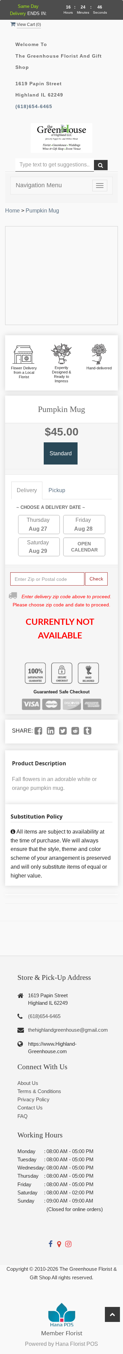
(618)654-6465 (33, 106)
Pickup (57, 490)
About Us (27, 1083)
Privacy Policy (33, 1099)
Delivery (27, 490)
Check (96, 579)
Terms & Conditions (39, 1091)
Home (12, 211)
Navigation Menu (39, 185)
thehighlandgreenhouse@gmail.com (68, 1030)
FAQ (22, 1116)
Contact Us (30, 1107)
